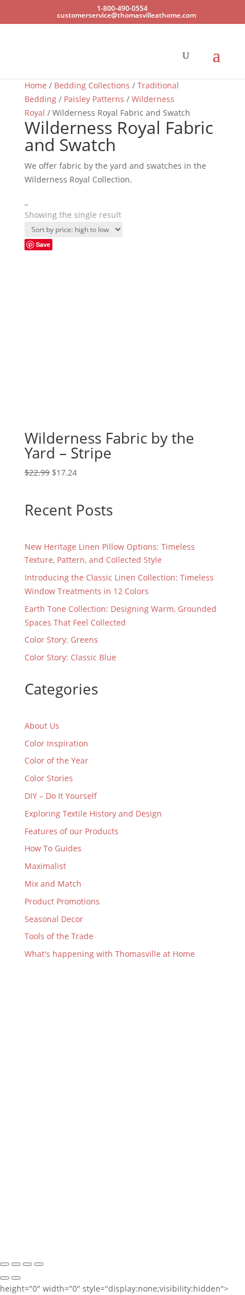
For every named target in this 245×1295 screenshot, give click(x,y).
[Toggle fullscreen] (16, 1264)
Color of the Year (56, 760)
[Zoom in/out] (4, 1264)
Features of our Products (71, 831)
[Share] (27, 1264)
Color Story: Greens (61, 639)
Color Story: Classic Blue (70, 657)
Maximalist (45, 865)
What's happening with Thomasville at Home (109, 953)
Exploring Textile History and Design (93, 813)
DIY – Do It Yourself (60, 795)
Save (43, 244)
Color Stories (48, 778)
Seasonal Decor (53, 919)
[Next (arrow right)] (16, 1278)
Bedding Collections (92, 85)
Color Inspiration (56, 743)
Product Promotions (62, 901)
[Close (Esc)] (38, 1264)
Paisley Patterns (94, 99)
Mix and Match (52, 883)
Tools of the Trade (58, 936)
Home (35, 85)
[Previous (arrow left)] (4, 1278)
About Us (41, 725)
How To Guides (52, 848)
